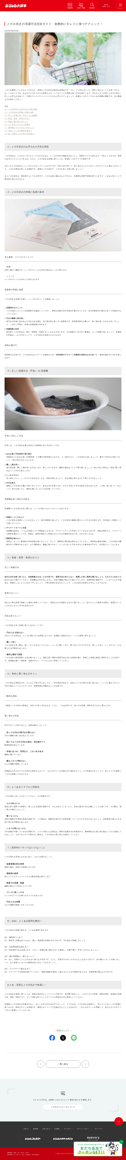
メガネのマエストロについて (63, 1107)
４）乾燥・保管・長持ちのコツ (17, 118)
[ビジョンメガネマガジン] (63, 1138)
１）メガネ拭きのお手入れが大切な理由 (21, 109)
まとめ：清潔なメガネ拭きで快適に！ (20, 134)
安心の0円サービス (106, 5)
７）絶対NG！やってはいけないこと (20, 128)
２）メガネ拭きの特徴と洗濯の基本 (19, 112)
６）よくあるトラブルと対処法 (17, 124)
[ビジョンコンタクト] (32, 1138)
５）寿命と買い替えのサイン (16, 122)
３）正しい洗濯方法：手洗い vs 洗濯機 (21, 115)
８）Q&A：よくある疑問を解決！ (18, 131)
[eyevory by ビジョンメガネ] (93, 1138)
